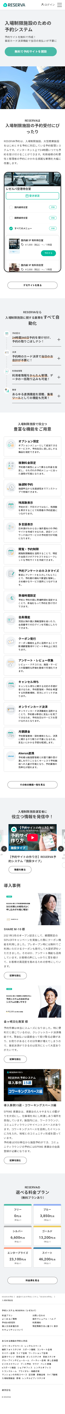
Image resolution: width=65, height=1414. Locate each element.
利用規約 (36, 1322)
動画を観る (20, 869)
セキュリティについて (12, 1330)
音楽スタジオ (49, 1357)
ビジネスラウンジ (10, 1364)
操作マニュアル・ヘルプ (44, 1319)
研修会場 (20, 1357)
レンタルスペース (32, 1346)
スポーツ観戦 (29, 1349)
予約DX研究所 (8, 1322)
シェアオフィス (25, 1367)
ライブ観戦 (52, 1375)
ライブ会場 (21, 1353)
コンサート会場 (44, 1349)
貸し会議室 (52, 1360)
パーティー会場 (38, 1360)
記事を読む (15, 975)
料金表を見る (32, 1280)
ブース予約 (26, 1364)
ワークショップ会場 (38, 1353)
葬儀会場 (41, 1375)
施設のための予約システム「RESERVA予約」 (35, 1297)
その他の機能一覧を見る (32, 784)
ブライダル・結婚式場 (29, 1371)
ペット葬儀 (46, 1364)
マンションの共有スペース (14, 1375)
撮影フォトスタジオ (11, 1349)
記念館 (32, 1375)
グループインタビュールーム (16, 1360)
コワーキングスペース (12, 1346)
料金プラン (7, 1315)
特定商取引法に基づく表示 (45, 1326)
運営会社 (6, 1390)
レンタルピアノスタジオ (33, 1378)
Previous (4, 849)
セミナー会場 (8, 1353)
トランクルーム (9, 1371)
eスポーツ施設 (9, 1367)
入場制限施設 (8, 1378)
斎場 (18, 1378)
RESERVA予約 (7, 1297)
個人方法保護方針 (10, 1326)
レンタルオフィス (42, 1367)
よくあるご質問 (9, 1319)
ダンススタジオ (33, 1357)
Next (61, 848)
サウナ (36, 1364)
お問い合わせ (38, 1315)
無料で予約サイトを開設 (31, 51)
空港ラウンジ (8, 1357)
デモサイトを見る (32, 285)
